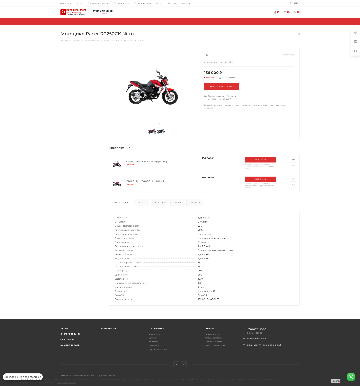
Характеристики (120, 202)
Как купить (160, 202)
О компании (156, 328)
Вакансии (153, 338)
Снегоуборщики (70, 334)
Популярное (109, 328)
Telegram (184, 364)
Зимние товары (70, 345)
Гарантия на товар (213, 342)
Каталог (65, 328)
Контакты (153, 342)
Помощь (210, 328)
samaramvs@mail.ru (258, 338)
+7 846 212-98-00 (103, 11)
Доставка (195, 202)
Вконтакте (176, 364)
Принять (335, 381)
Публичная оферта (158, 349)
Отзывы (142, 202)
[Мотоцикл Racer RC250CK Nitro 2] (151, 87)
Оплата (178, 202)
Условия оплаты (212, 334)
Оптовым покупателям (215, 346)
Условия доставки (213, 338)
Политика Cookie (67, 382)
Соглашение (155, 346)
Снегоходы (67, 339)
